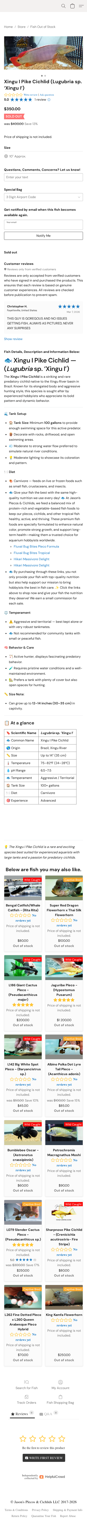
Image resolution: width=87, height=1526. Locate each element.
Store (21, 27)
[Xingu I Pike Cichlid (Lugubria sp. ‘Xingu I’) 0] (43, 53)
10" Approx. (17, 156)
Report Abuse (68, 1516)
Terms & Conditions (16, 1510)
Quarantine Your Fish (43, 1516)
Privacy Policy (40, 1510)
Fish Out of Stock (42, 27)
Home (8, 27)
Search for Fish (27, 1388)
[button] (63, 6)
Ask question (47, 94)
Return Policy (19, 1516)
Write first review (45, 1458)
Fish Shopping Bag (60, 1402)
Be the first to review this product (43, 1448)
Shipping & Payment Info (67, 1510)
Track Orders (26, 1402)
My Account (60, 1388)
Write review (30, 94)
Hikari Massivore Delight (31, 559)
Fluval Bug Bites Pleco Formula (36, 546)
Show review (13, 339)
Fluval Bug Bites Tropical (32, 553)
